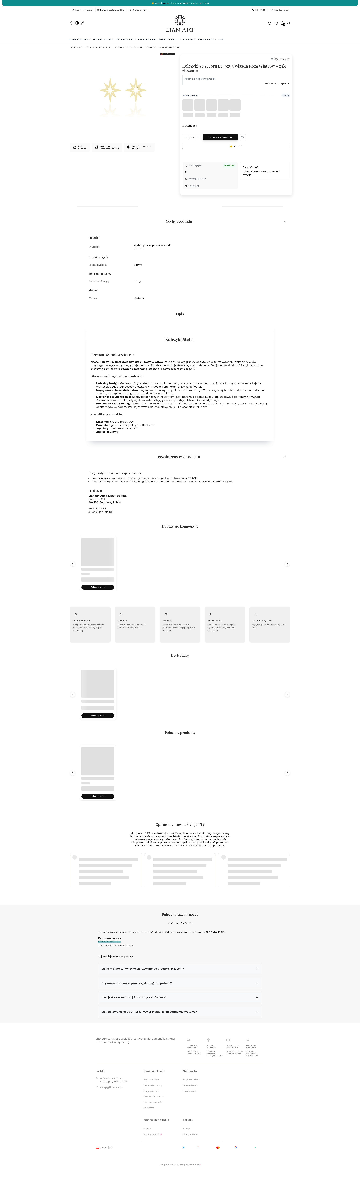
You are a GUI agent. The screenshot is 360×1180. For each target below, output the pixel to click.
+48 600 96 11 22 (111, 1078)
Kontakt (186, 1129)
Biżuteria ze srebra (103, 47)
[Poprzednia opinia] (72, 865)
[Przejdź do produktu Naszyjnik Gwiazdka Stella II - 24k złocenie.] (97, 554)
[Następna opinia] (287, 865)
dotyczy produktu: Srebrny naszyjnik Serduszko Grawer (102, 872)
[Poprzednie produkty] (72, 564)
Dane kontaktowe (191, 1134)
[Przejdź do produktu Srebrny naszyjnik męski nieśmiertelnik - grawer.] (97, 686)
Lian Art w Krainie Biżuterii (81, 47)
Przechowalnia (189, 1091)
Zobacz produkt (98, 587)
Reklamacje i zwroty (152, 1085)
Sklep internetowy (179, 1164)
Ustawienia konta (190, 1085)
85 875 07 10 (97, 508)
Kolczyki (118, 47)
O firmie (147, 1129)
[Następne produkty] (287, 564)
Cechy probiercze (151, 1134)
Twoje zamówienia (191, 1080)
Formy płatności (150, 1091)
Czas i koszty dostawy (153, 1097)
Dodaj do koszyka (222, 137)
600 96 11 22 (260, 10)
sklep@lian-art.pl (281, 10)
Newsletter (148, 1108)
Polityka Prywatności (152, 1102)
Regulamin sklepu (151, 1080)
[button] (243, 137)
